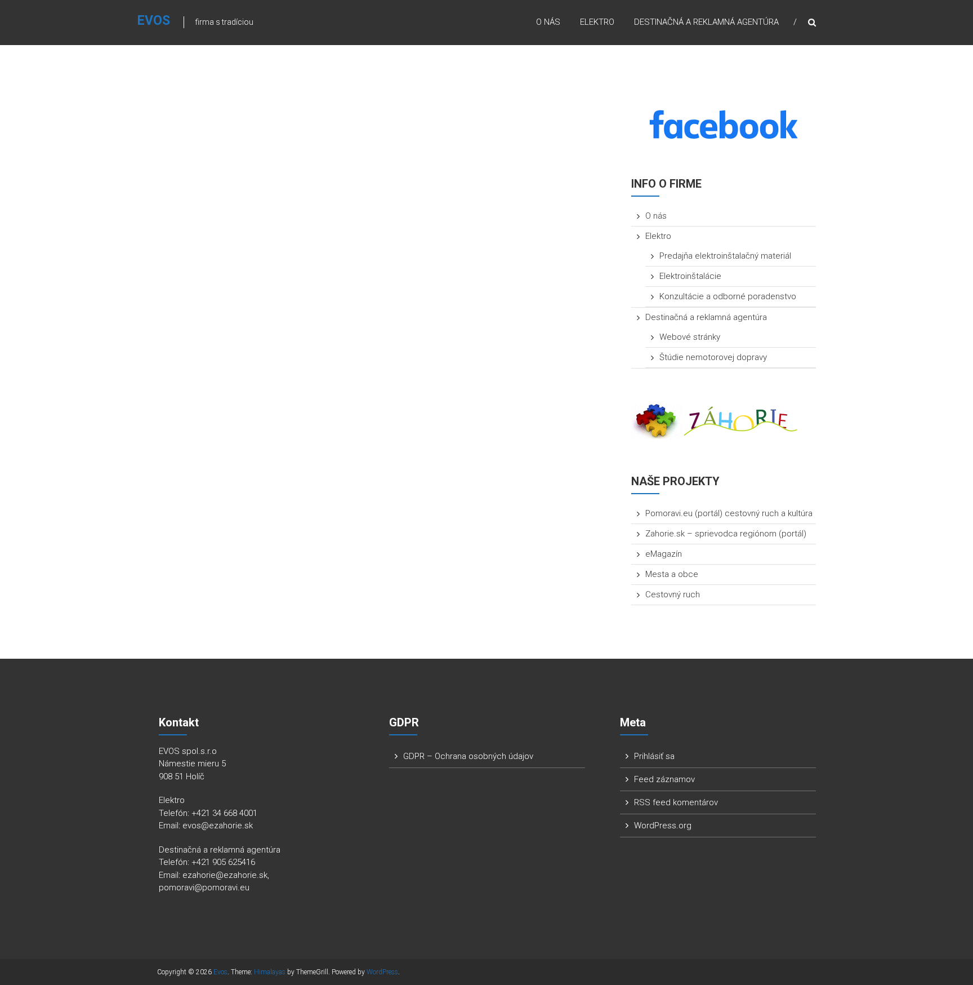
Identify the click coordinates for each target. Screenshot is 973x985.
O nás (548, 22)
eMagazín (663, 554)
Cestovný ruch (672, 594)
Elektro (597, 22)
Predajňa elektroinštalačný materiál (725, 256)
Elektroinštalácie (690, 276)
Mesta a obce (671, 574)
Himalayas (269, 972)
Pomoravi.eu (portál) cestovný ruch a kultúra (729, 513)
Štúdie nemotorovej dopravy (713, 357)
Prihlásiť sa (654, 756)
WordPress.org (662, 825)
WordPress (382, 972)
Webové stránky (689, 337)
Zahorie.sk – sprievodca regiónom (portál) (725, 534)
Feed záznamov (664, 779)
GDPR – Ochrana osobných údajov (468, 756)
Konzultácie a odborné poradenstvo (727, 296)
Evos (153, 20)
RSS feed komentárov (676, 802)
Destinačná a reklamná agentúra (706, 22)
